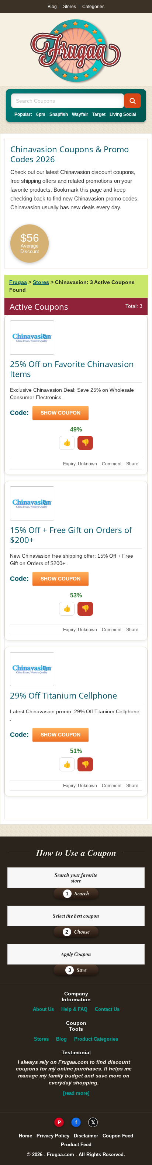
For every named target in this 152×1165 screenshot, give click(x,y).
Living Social (123, 114)
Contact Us (107, 1009)
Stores (69, 6)
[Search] (132, 100)
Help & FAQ (74, 1009)
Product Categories (96, 1039)
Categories (93, 6)
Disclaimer (86, 1136)
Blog (52, 6)
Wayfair (80, 114)
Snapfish (58, 114)
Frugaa (18, 282)
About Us (43, 1009)
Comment (111, 463)
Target (99, 114)
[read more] (76, 1093)
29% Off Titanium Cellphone (63, 695)
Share (132, 463)
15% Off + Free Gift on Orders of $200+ (71, 535)
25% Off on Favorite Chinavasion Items (72, 369)
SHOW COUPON (60, 413)
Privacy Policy (53, 1136)
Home (25, 1136)
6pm (40, 114)
